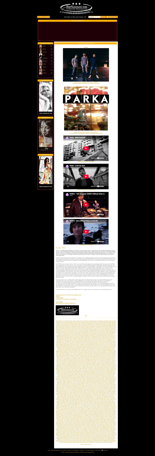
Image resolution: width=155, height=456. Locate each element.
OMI (97, 378)
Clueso (114, 430)
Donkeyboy (92, 340)
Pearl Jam (68, 432)
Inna (94, 327)
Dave (105, 398)
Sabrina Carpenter (72, 320)
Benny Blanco (63, 427)
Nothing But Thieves (79, 402)
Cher (100, 359)
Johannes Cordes (105, 337)
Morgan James (70, 382)
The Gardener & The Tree (77, 405)
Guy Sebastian (81, 409)
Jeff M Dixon (83, 348)
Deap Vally (94, 347)
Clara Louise (61, 412)
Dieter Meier (99, 367)
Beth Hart (95, 345)
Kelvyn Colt (100, 410)
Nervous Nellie (61, 375)
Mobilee (85, 339)
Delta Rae (64, 385)
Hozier (109, 375)
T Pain (102, 405)
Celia (114, 339)
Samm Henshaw (69, 417)
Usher (103, 394)
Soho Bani (92, 439)
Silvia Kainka (108, 324)
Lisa (88, 439)
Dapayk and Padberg (77, 360)
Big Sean (93, 398)
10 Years (63, 411)
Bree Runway (107, 433)
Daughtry (111, 416)
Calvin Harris (69, 380)
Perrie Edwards (101, 438)
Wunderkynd (59, 383)
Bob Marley (66, 430)
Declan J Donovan (84, 420)
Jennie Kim (85, 439)
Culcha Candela (109, 404)
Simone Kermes (98, 330)
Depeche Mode (76, 399)
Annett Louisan (61, 331)
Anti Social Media (111, 381)
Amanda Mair (87, 341)
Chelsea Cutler (79, 430)
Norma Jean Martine (70, 395)
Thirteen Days (96, 385)
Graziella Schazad (98, 379)
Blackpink (89, 322)
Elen (95, 426)
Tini (60, 434)
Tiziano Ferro (77, 429)
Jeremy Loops (101, 433)
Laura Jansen (94, 328)
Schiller (106, 388)
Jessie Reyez (109, 430)
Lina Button (109, 334)
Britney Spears (107, 392)
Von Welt (82, 398)
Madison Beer (100, 440)
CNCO (107, 414)
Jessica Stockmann (81, 327)
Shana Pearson (62, 387)
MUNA (92, 425)
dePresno (66, 404)
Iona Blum (111, 344)
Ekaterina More (99, 326)
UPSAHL (93, 422)
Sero (114, 416)
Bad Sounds (91, 420)
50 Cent (93, 434)
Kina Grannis (98, 369)
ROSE (81, 439)
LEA (84, 417)
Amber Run (102, 370)
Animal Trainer (85, 365)
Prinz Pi (69, 405)
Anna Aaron (75, 365)
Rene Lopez (76, 329)
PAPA (89, 360)
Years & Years (59, 380)
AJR (82, 406)
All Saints (84, 390)
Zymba (107, 439)
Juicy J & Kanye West (71, 396)
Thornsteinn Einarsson (98, 396)
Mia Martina (64, 346)
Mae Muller (71, 430)
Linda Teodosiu (97, 331)
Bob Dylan (71, 424)
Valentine (106, 378)
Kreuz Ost (113, 358)
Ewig (80, 386)
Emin (80, 380)
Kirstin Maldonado (75, 403)
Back (86, 315)
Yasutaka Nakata (99, 398)
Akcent (81, 339)
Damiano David (94, 440)
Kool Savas (112, 439)
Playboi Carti (75, 440)
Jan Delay (73, 435)
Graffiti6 (61, 345)
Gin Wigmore (76, 386)
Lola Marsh (95, 428)
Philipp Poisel (104, 395)
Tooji (96, 340)
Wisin (96, 410)
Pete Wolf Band (94, 408)
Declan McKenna (86, 406)
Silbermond (104, 393)
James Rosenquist (79, 335)
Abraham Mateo (73, 411)
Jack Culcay (98, 325)
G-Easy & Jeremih (81, 394)
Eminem (93, 322)
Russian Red (103, 373)
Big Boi (106, 403)
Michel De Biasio (78, 370)
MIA (65, 395)
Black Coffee (83, 391)
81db (107, 326)
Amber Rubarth (100, 333)
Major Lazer (103, 397)
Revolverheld (112, 410)
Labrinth (103, 425)
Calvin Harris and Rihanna (72, 393)
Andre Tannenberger (60, 327)
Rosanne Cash (95, 433)
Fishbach (110, 413)
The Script (103, 407)
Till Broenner (82, 376)
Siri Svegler (101, 357)
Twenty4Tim (80, 437)
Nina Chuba (94, 436)
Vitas (69, 324)
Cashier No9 (97, 327)
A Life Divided (65, 349)
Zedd (68, 421)
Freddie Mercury (80, 427)
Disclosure (68, 385)
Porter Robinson (64, 372)
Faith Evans (78, 383)
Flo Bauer (68, 362)
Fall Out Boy (72, 389)
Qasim (103, 359)
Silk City (61, 420)
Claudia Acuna (107, 328)
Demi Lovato (109, 386)
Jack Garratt (67, 388)
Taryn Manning (112, 345)
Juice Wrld (100, 428)
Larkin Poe (110, 389)
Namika (110, 385)
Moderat (79, 391)
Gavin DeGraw (61, 395)
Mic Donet (87, 344)
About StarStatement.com (56, 450)
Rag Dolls (87, 356)
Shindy (107, 425)
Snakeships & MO (65, 399)
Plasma (98, 370)
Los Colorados (94, 338)
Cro (111, 432)
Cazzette (102, 377)
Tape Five (110, 343)
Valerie (71, 337)
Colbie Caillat (62, 377)
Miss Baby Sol (70, 336)
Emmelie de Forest (91, 353)
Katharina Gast (77, 332)
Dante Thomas (90, 332)
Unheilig (99, 375)
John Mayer (95, 401)
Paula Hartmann (88, 438)
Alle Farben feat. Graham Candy (65, 367)
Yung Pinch (70, 422)
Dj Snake (87, 434)
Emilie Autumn (81, 354)
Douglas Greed (85, 367)
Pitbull (100, 394)
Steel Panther (97, 365)
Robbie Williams (112, 332)
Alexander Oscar (111, 427)
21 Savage (90, 414)
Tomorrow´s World (76, 353)
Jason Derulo (64, 434)
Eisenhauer (64, 371)
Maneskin (101, 435)
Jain (87, 404)
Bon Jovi (107, 394)
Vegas (62, 376)
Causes (95, 420)
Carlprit (98, 361)
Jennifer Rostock (110, 393)
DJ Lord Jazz (72, 342)
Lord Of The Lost (72, 340)
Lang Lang (61, 433)
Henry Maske (63, 330)
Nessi (83, 364)
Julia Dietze (113, 328)
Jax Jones (73, 433)
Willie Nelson (95, 414)
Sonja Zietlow (106, 329)
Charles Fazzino (88, 337)
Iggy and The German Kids (73, 372)
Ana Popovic (103, 355)
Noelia (74, 339)
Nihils (88, 375)
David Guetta (107, 363)
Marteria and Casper (72, 418)
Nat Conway (89, 410)
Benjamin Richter (100, 406)
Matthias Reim (83, 400)
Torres (75, 382)
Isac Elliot (94, 361)
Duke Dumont (85, 368)
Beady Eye (88, 424)
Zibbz (72, 351)
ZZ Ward (108, 355)
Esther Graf (68, 437)
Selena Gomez (66, 321)
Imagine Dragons (96, 381)
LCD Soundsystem (70, 407)
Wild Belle (61, 351)
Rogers (112, 407)
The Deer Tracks (74, 352)
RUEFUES (89, 373)
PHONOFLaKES (102, 352)
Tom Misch (58, 414)
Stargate (57, 401)
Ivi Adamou (99, 337)
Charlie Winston (75, 380)
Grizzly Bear (58, 407)
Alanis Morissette (82, 424)
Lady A (91, 354)
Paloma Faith (58, 364)
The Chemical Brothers (70, 397)
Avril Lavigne (66, 420)
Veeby (57, 360)
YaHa (110, 337)
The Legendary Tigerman (89, 382)
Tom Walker (88, 408)
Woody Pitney (69, 371)
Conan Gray (59, 426)
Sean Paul (74, 427)
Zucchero (90, 393)
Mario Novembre (68, 412)
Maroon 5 (110, 396)
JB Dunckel (107, 412)
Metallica (58, 322)
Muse (60, 361)
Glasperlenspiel (95, 336)
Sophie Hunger (77, 366)
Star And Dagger (59, 355)
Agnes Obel (96, 359)
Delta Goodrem (80, 442)
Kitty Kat (113, 324)
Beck (109, 395)
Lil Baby (77, 432)
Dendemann (58, 423)
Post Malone (106, 416)
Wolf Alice (88, 440)
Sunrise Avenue (112, 329)
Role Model (85, 442)
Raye (71, 321)
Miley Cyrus (86, 321)
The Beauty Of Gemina (82, 393)
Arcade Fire (102, 403)
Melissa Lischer (103, 368)
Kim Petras (89, 437)
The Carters (109, 417)
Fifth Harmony (86, 395)
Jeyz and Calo (85, 418)
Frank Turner (112, 425)
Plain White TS (105, 335)
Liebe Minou (58, 332)
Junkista (92, 360)
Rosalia (93, 437)
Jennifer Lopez (77, 323)
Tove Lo (86, 369)
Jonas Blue (61, 390)
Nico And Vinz (104, 375)
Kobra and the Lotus (105, 346)
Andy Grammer (59, 333)
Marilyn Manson (106, 428)
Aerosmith (97, 434)
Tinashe (65, 413)
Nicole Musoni (87, 352)
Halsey (86, 428)
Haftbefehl (106, 440)
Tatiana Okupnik (81, 337)
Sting (85, 396)
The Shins (113, 406)
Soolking (112, 431)
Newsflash (82, 450)
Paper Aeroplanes (97, 363)
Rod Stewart (79, 388)
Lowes (94, 418)
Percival (113, 359)
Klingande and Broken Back (100, 419)
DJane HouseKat (107, 341)
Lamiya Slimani (95, 392)
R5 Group (84, 362)
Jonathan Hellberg (103, 421)
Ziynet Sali (60, 334)
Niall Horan (97, 427)
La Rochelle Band (91, 371)
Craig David (101, 411)
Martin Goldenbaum (111, 373)
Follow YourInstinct (81, 350)
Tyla (74, 321)
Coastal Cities (103, 351)
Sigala (85, 398)
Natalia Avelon (109, 402)
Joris (87, 417)
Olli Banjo (85, 402)
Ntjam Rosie (62, 350)
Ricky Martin (63, 396)
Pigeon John (67, 325)
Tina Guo (90, 418)
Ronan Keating (100, 389)
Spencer (102, 374)
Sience (44, 67)
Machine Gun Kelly (107, 321)
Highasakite (113, 368)
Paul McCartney (74, 434)
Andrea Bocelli (79, 387)
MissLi (57, 329)
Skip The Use (99, 347)
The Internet (78, 418)
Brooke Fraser (96, 332)
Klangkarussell (94, 372)
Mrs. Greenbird (76, 376)
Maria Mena (87, 432)
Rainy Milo (79, 348)
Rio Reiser (109, 435)
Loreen (106, 344)
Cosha (114, 417)
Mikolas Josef (100, 420)
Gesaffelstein (108, 359)
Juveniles (102, 354)
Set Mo (77, 389)
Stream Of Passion (78, 328)
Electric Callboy (76, 436)
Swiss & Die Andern (66, 379)
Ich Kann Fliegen (80, 340)
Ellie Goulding (63, 382)
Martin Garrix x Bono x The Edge (91, 435)
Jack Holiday (69, 343)
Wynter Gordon (87, 338)
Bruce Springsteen (65, 323)
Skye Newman (77, 441)
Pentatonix (72, 366)
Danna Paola (82, 432)
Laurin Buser (97, 366)
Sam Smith (83, 371)
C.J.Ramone (87, 378)
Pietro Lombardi (103, 430)
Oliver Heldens (59, 373)
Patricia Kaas (84, 360)
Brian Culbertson (92, 326)
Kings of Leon (93, 395)
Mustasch (80, 414)
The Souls (89, 390)
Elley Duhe (113, 419)
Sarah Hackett (70, 346)
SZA (61, 405)
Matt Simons (97, 377)
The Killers (108, 431)
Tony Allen (103, 376)
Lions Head (73, 385)
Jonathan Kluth (88, 364)
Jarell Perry (62, 357)
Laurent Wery (95, 342)
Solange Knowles (89, 396)
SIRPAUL (113, 354)
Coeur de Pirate (92, 383)
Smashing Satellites (77, 377)
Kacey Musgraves (89, 441)
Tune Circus (78, 379)
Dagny (57, 430)
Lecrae (67, 411)
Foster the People (99, 371)
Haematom (61, 410)
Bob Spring (112, 384)
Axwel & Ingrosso (60, 392)
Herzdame (80, 365)
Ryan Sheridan (97, 354)
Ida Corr (62, 341)
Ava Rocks (63, 328)
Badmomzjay (58, 432)
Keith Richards (106, 387)
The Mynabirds (102, 342)
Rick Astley (101, 392)
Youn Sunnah (68, 328)
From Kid (71, 378)
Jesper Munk (87, 354)
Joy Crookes (59, 436)
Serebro (90, 342)
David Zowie (79, 385)
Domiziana (110, 436)
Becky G (100, 415)
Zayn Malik (106, 320)
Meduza (77, 428)
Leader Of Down (108, 422)
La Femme (99, 362)
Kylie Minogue (70, 413)
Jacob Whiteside (95, 394)
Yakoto (107, 331)
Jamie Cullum (107, 358)
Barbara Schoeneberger (63, 416)
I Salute (113, 413)
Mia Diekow (78, 349)
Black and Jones (108, 348)
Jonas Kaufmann (112, 418)
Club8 (91, 357)
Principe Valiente (104, 336)
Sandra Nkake (74, 350)
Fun (104, 344)
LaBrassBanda (65, 398)
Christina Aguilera (69, 322)
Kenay (73, 400)
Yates (87, 389)
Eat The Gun (78, 367)
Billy (59, 391)
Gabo (103, 325)
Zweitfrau (81, 331)
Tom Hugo (75, 337)
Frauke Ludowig (64, 324)
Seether (76, 374)
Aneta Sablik (79, 368)
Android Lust (62, 338)
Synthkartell (62, 368)
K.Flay (89, 427)
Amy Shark (90, 416)
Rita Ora (114, 424)
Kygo (57, 390)
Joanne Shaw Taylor (101, 424)
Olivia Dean (110, 440)
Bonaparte (81, 334)
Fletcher (84, 426)
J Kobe (95, 367)
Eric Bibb (102, 364)
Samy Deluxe (81, 338)
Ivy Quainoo (67, 357)
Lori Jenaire (82, 329)
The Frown (113, 355)
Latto (85, 437)
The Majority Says (86, 372)
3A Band (97, 364)
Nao (105, 417)
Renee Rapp (72, 438)
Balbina (58, 403)
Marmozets (91, 367)
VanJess (63, 417)
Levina (85, 399)
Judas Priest (96, 411)
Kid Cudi (69, 434)
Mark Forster (105, 390)
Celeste (67, 429)
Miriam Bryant (69, 345)
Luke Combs (62, 429)
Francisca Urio (101, 328)
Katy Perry (73, 387)
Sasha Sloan (78, 421)
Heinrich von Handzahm (80, 356)
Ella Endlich (112, 370)
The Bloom (96, 399)
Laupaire (108, 384)
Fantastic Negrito (74, 415)
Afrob (107, 397)
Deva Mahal (85, 414)
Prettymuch (82, 408)
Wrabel (109, 403)
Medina (72, 341)
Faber (113, 400)
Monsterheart (93, 378)
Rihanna (110, 320)
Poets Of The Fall (84, 397)
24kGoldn (68, 435)
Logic (58, 425)
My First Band (91, 370)
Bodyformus (75, 431)
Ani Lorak (101, 329)
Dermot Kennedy (109, 426)
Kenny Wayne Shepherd (100, 404)
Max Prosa (78, 400)
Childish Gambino (99, 416)
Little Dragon (111, 401)
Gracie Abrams (99, 442)
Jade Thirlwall (64, 439)
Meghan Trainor (94, 391)
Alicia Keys (67, 392)
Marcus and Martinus (88, 419)
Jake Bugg (68, 348)
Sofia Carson (78, 438)
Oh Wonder (72, 429)
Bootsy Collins (106, 408)
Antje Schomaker (66, 408)
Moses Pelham (97, 407)
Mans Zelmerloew (63, 384)
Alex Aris (105, 413)
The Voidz (89, 412)
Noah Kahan (68, 442)
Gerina (113, 337)
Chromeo (87, 329)
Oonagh (63, 364)
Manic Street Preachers (98, 413)
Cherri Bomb (59, 346)
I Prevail (83, 379)
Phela (82, 384)
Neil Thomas (62, 388)
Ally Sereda (79, 347)
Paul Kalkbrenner (101, 414)
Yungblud (104, 426)
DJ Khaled (89, 400)
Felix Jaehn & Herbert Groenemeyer (84, 392)
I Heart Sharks (103, 365)
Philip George (113, 379)
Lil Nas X (82, 425)
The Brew (79, 362)
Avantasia (72, 423)
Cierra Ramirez (59, 347)
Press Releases (75, 450)
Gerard (65, 345)
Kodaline (67, 353)
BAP (93, 373)
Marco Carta (105, 339)
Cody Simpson (69, 360)
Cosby (95, 373)
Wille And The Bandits (67, 363)
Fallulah (102, 363)
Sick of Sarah (70, 329)
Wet (60, 418)
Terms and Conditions (89, 450)
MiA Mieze (83, 383)
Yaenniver (113, 435)
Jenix (61, 363)
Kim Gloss (93, 339)
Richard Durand (66, 347)
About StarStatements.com (86, 444)
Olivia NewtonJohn (65, 335)
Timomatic (108, 342)
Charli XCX (58, 323)
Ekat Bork (108, 369)
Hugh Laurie (88, 358)
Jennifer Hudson (65, 402)
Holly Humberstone (105, 441)
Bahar (86, 355)
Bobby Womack (99, 344)
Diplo (79, 425)
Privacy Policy (98, 450)
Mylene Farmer (112, 388)
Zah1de (70, 440)
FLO (100, 441)
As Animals (71, 373)
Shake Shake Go (104, 381)
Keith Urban (102, 358)
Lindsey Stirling (89, 381)
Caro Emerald (87, 346)
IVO (93, 365)
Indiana (62, 369)
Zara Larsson (98, 393)
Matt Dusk (74, 326)
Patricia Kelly (91, 430)
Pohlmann (81, 399)
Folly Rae (75, 416)
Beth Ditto (81, 401)
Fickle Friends (112, 397)
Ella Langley (73, 442)
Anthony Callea (67, 351)
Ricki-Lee (108, 368)
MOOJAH (110, 326)
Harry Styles (79, 320)
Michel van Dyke (71, 370)
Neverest (77, 331)
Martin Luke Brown (71, 383)
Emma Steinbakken (104, 427)
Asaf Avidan (75, 345)
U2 (107, 385)
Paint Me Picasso (83, 363)
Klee (103, 330)
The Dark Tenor (81, 369)
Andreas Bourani (63, 336)
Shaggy (61, 425)
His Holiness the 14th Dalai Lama (87, 323)
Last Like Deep (62, 353)
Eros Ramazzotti (99, 386)
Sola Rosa (76, 334)
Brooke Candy (63, 394)
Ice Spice (105, 436)
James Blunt (83, 358)
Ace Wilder (59, 354)
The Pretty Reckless (101, 372)
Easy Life (61, 430)
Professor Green (63, 421)
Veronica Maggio (99, 335)
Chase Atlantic (84, 421)
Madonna (101, 320)
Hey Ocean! (78, 361)
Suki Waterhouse (91, 442)
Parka (105, 364)
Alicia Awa (112, 434)
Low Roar (112, 366)
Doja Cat (74, 367)
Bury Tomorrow (106, 415)
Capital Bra (58, 417)
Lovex (106, 340)
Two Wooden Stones (68, 365)
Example (90, 369)
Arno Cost (78, 339)
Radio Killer (95, 343)
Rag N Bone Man (79, 396)
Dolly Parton (108, 322)
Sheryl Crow (68, 427)
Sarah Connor (73, 384)
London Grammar (95, 358)
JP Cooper (97, 430)
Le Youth (66, 356)
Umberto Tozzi (81, 330)
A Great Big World (76, 371)
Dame (110, 367)
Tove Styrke (86, 384)
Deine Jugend (76, 336)
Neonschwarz (93, 380)
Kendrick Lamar (96, 320)
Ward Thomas (72, 421)
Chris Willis (83, 333)
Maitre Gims (102, 412)
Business (45, 61)
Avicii (79, 343)
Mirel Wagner (83, 374)
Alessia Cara (66, 390)
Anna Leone (80, 415)
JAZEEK (84, 440)
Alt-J (114, 350)
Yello (104, 432)
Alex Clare (67, 342)
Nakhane (70, 414)
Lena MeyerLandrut (100, 383)
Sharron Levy (98, 376)
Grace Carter (77, 406)
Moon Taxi (66, 410)
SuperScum (65, 383)
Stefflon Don (91, 397)
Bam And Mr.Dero (108, 374)
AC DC (61, 404)
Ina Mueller (109, 323)
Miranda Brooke (87, 334)
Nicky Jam (75, 414)
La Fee (76, 330)
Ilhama (98, 334)
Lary (57, 374)
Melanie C (89, 398)
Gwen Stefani (112, 387)
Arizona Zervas (63, 431)
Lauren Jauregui (110, 421)
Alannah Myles (92, 335)
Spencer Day (79, 326)
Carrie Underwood (89, 423)
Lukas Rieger (98, 395)
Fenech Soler (83, 373)
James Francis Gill (93, 375)
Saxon (67, 414)
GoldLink (108, 419)
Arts (44, 55)
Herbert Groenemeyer (98, 387)
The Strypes (81, 355)
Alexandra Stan (92, 330)
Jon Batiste (70, 436)
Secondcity (59, 371)
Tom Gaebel (71, 374)
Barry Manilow (85, 326)
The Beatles (71, 323)
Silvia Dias (58, 330)
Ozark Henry (78, 364)
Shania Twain (63, 437)
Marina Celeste (113, 331)
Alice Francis (75, 343)
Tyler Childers (65, 426)
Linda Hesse (83, 349)
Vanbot (99, 356)
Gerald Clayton (74, 358)
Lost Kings (96, 409)
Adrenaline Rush (65, 374)
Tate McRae (113, 437)
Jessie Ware (80, 345)
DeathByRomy (86, 430)
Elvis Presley (110, 405)
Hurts (104, 384)
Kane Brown (93, 424)
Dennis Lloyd (96, 423)
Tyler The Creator (71, 439)
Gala (101, 361)
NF (90, 434)
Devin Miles (67, 331)
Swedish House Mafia (88, 345)
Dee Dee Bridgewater (68, 375)
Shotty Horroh (72, 420)
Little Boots (61, 344)
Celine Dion (63, 322)
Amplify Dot (96, 352)
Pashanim (59, 439)
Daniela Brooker (88, 336)
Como (99, 351)
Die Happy (93, 364)
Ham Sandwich (68, 368)
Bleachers (58, 415)
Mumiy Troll (84, 386)
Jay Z (108, 434)
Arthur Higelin (112, 346)
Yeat (95, 441)
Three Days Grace (82, 410)
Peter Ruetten (103, 331)
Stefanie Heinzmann (100, 380)
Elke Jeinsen (78, 324)
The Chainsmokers (73, 390)
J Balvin (74, 322)
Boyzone (83, 361)
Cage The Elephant (65, 423)
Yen (95, 348)
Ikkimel (96, 439)
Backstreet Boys (80, 416)
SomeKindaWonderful (90, 379)
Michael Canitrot (73, 347)
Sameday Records (74, 401)
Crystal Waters (68, 341)
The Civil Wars (72, 356)
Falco (84, 401)
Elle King (93, 400)
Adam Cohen (83, 375)
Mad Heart (90, 355)
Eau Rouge (64, 370)
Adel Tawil (96, 425)
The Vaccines (80, 412)
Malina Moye (86, 331)
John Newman (106, 366)
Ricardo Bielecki (60, 366)
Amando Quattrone (90, 366)
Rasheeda (61, 337)
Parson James (84, 413)
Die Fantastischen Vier (73, 410)
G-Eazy (99, 373)
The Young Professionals (79, 346)
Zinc (95, 370)
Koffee (66, 422)
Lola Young (66, 440)
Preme (94, 416)
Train (81, 403)
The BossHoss (100, 341)
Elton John (67, 389)
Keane (92, 426)
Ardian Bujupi (86, 335)
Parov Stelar (100, 338)
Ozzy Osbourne (81, 431)
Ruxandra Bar (103, 334)
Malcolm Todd (62, 442)
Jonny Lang (91, 407)
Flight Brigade (88, 394)
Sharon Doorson (105, 345)
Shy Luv (108, 398)
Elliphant (95, 356)
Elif (99, 431)
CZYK (100, 425)
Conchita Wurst (69, 377)
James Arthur (77, 397)
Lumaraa (102, 388)
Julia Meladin (94, 438)
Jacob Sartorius (106, 410)
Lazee (58, 338)
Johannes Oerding (63, 393)
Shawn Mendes (92, 388)
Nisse (84, 389)
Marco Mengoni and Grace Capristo (106, 399)
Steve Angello (65, 373)
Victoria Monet (105, 442)
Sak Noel (91, 331)
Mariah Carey (58, 411)
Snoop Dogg (95, 415)
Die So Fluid (104, 362)
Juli (79, 375)
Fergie (94, 393)
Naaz (114, 402)
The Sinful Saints (80, 382)
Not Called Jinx (68, 326)
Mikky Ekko (59, 362)
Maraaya (66, 376)
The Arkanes (83, 366)
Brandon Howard (77, 325)
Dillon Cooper (111, 378)
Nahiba (111, 342)
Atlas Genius (112, 357)
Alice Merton (80, 417)
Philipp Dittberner (107, 406)
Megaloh (72, 355)
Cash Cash (109, 365)
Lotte (100, 400)
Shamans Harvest (86, 405)
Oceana (95, 341)
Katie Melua (105, 396)
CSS (97, 353)
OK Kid (91, 415)
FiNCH (99, 439)
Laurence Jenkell (101, 340)
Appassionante (112, 333)
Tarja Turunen (72, 335)
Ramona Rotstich (71, 349)
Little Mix (75, 391)
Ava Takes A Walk (70, 330)
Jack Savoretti (82, 351)
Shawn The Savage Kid (91, 362)
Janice (92, 409)
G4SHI (84, 412)
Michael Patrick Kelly (95, 403)
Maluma (62, 415)
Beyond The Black (106, 379)
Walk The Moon (74, 408)
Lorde (71, 353)
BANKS (108, 362)
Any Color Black (90, 348)
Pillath (58, 398)
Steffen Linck (113, 369)
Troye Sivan (58, 386)
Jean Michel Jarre (59, 419)
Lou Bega (91, 329)
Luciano (76, 437)
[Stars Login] (102, 450)
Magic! (58, 420)
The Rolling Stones (93, 321)
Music (44, 46)
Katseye (80, 440)
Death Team (79, 381)
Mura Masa (99, 426)
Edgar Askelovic (79, 342)
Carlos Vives (75, 354)
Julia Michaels (88, 433)
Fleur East (80, 390)
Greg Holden (100, 384)
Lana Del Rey (83, 343)
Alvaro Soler (107, 437)
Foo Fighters (90, 402)
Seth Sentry (90, 385)
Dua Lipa (97, 322)
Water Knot (102, 360)
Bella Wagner (109, 350)
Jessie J (85, 353)
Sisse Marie (81, 341)
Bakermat (72, 425)
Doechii (61, 440)
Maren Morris (81, 422)
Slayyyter (110, 442)
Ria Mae (91, 411)
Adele (106, 391)
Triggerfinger (82, 344)
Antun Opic (76, 359)
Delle (109, 391)
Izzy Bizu (113, 394)
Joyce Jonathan (104, 327)
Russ (90, 404)
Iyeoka (81, 372)
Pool (102, 382)
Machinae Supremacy (87, 328)
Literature (45, 58)
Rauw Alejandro (113, 441)
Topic (114, 389)
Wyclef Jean (82, 378)
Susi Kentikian (90, 413)
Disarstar (58, 437)
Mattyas (78, 333)
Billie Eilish (113, 322)
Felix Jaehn (68, 387)
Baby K (91, 352)
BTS (97, 441)
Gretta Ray (68, 401)
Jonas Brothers (88, 425)
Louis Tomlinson (71, 406)
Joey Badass (62, 401)
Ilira (70, 419)
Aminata (78, 384)
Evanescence (102, 409)
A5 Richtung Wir (89, 327)
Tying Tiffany (111, 336)
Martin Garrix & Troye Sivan (66, 403)
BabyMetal (109, 438)
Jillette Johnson (60, 358)
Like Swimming (74, 362)
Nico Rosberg (97, 323)
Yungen (73, 409)
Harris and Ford (69, 339)
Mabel (58, 431)
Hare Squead (93, 405)
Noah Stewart (93, 344)
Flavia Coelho (68, 350)
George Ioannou (74, 369)
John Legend (62, 397)
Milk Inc (109, 338)
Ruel (110, 414)
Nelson (91, 356)
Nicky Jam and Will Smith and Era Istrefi (96, 417)
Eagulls (57, 393)
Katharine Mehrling (108, 325)
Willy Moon (110, 340)
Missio (76, 425)
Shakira (90, 320)
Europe (88, 380)
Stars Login (105, 450)
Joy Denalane (97, 324)
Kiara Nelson (102, 431)
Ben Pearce (70, 359)
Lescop (78, 358)
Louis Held (88, 426)
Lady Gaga (114, 321)
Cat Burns (104, 439)
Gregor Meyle (84, 370)
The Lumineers (69, 394)
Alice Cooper (75, 375)
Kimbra (72, 325)
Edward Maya (67, 327)
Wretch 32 (71, 376)
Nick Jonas (80, 404)
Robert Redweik (98, 382)
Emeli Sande (102, 349)
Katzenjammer (67, 344)
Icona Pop (97, 349)
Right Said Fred (62, 339)
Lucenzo (63, 325)
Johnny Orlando (88, 431)
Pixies (90, 365)
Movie (44, 49)
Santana (103, 369)
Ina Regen (78, 420)
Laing (79, 374)
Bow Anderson (93, 432)
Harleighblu (87, 359)
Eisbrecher (110, 339)
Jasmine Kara (105, 343)
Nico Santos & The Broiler (103, 401)
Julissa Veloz (86, 340)
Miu (82, 347)
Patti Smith (76, 424)
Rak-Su (76, 423)
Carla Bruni (62, 409)
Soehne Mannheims (90, 349)
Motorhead (114, 365)
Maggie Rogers (61, 422)
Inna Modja (82, 336)
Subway (86, 330)
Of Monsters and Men (74, 344)
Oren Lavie (74, 412)
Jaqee (93, 350)
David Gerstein (92, 325)
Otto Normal (66, 366)
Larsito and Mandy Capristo (93, 421)
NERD (110, 409)
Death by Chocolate (88, 347)
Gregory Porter (87, 357)
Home (49, 450)
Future (97, 400)
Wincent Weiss (102, 422)
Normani (114, 422)
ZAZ (70, 352)
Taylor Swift (66, 320)
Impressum (69, 450)
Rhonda (57, 378)
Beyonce (84, 322)
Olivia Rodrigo (66, 438)
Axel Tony (100, 343)
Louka (71, 399)
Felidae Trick (59, 370)
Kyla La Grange (77, 373)
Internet (44, 73)
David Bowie (61, 424)
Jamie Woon (65, 333)
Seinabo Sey (85, 388)
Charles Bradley (88, 361)
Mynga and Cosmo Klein (110, 377)
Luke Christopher (72, 398)
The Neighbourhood (95, 412)
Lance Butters (102, 418)
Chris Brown (63, 407)
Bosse (97, 422)
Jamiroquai (112, 398)
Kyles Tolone (104, 400)
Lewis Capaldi (112, 429)
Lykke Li (70, 416)
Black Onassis (60, 359)
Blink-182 (103, 437)
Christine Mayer (61, 326)
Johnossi (62, 356)
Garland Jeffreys (66, 358)
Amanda (88, 399)
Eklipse (63, 354)
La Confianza (72, 379)
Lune (105, 438)
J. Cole (57, 441)
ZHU (114, 372)
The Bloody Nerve (71, 361)
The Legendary (97, 397)
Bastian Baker (108, 349)
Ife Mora (92, 359)
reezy (73, 437)
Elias (75, 430)
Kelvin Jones (64, 386)
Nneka (60, 379)
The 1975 (105, 389)
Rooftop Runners (59, 365)
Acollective (67, 378)
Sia (110, 394)
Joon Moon (86, 407)
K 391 (86, 416)
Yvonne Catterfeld (62, 360)
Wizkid (105, 405)
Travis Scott (79, 322)
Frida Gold (73, 324)
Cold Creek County (93, 384)
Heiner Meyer (90, 324)
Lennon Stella (95, 431)
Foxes (94, 369)
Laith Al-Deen (77, 395)
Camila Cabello (97, 402)
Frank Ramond (70, 332)
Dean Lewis (101, 423)
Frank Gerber (100, 321)
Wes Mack (65, 359)
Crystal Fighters (74, 357)
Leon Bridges (86, 415)
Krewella (58, 356)
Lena (77, 409)
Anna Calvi (107, 370)
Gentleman (107, 429)
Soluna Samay (99, 339)
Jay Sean (98, 405)
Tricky (108, 353)
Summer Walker (59, 428)
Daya (82, 395)
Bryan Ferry (92, 346)
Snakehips (114, 414)
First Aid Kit (112, 408)
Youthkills (66, 352)
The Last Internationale (108, 371)
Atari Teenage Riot (109, 376)
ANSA (86, 371)
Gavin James (87, 409)
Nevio (73, 328)
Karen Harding (108, 380)
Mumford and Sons (69, 441)
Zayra (99, 336)
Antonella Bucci (84, 324)
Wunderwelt (65, 405)
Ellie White (94, 337)
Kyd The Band (66, 425)
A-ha (113, 436)
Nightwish (58, 382)
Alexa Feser (76, 378)
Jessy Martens (80, 407)
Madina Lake (102, 332)
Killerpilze (93, 390)
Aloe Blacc (64, 362)
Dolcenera (63, 348)
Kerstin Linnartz (74, 327)
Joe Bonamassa (109, 372)
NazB (87, 376)
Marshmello (75, 417)
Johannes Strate (68, 338)
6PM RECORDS (60, 438)
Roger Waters (103, 402)
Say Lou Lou (97, 360)
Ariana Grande (85, 320)
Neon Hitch (98, 346)
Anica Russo (69, 431)
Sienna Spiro (82, 441)
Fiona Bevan (74, 368)
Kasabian (109, 400)
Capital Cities (80, 357)
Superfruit (70, 404)
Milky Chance (106, 357)
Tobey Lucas (84, 385)
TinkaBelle (105, 347)
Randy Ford (96, 329)
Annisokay (75, 394)
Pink (76, 407)
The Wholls (75, 413)
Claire (82, 353)
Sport (44, 70)
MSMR (57, 351)
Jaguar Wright (65, 334)
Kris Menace (73, 348)
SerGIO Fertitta (92, 376)
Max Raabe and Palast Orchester (87, 377)
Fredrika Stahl (103, 324)
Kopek (114, 374)
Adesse (57, 418)
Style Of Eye (76, 363)
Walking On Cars (109, 424)
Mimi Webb (65, 436)
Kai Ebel (111, 330)
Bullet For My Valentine (80, 435)
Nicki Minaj (112, 415)
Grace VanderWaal (80, 411)
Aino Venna (95, 351)
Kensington (81, 352)
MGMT (106, 409)
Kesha (84, 404)
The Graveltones (111, 361)
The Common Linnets (91, 386)
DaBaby (63, 432)
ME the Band (108, 352)
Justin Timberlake (73, 392)
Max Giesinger (106, 367)
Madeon (84, 381)
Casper (93, 404)
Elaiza (101, 366)
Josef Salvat (61, 378)
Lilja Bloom (58, 369)
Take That (84, 387)
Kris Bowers (109, 364)
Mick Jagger (63, 435)
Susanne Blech (90, 363)
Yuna (87, 342)
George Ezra (108, 360)
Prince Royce (67, 415)
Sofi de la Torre (67, 369)
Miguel (86, 411)
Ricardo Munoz (94, 334)
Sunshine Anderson (112, 327)
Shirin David (100, 436)
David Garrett (70, 386)
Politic (44, 64)
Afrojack (89, 339)
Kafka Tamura (70, 381)
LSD (73, 419)
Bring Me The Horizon (79, 419)
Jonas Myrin (61, 352)
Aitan (93, 333)
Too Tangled (109, 351)
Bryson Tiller (100, 408)
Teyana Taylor (82, 433)
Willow (104, 435)
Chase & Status (90, 387)
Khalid (66, 406)
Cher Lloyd (82, 428)
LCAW (92, 399)
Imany (70, 333)
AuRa (93, 410)
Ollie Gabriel (63, 391)
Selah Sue (72, 331)
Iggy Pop (85, 427)
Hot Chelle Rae (108, 354)
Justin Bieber (77, 321)
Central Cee (60, 321)
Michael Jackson (68, 409)
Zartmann (58, 440)
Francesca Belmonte (109, 383)
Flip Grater (91, 368)
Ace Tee (61, 408)
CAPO (115, 440)
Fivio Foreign (82, 436)
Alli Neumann (97, 437)
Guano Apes (64, 332)
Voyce (97, 418)
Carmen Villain (113, 353)
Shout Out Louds (108, 411)
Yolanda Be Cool (60, 340)
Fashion (45, 52)
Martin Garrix (58, 399)
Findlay (57, 388)
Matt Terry (63, 414)
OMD (79, 408)
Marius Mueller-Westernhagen (69, 428)
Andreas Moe (112, 382)
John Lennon (99, 432)
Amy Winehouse (103, 434)
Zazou (91, 341)
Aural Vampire (83, 332)
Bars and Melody (81, 423)
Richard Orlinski (89, 351)
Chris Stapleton (67, 433)
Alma (61, 398)
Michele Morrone (81, 434)
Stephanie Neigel (66, 355)
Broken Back (75, 422)
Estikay (78, 398)
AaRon (109, 390)
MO (72, 363)
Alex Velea (58, 328)
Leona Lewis (97, 388)
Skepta (83, 438)
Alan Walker (113, 391)
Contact (64, 450)
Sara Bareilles (88, 422)
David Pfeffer (101, 378)
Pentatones (65, 381)
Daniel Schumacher (97, 355)
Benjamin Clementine (102, 353)
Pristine (80, 389)
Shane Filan (95, 357)
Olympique (84, 380)
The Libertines (74, 388)
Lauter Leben (88, 350)
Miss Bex (98, 374)
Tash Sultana (66, 419)
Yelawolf (105, 386)
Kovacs (88, 374)
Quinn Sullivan (89, 401)
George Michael (95, 429)
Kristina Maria (66, 337)
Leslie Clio (100, 345)
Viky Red (77, 341)
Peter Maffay (62, 400)
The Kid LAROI (89, 436)
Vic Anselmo (107, 330)
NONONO (77, 355)
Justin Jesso (64, 418)
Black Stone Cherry (92, 389)
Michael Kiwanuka (78, 426)
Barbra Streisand (107, 420)
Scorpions (111, 335)
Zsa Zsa (77, 439)
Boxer (75, 381)
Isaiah (112, 420)
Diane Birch (71, 334)
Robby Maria (93, 374)
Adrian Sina (66, 340)
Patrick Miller (89, 343)
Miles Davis (66, 424)
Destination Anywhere (100, 348)
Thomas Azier (98, 350)
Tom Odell (112, 392)
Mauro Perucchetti (62, 343)
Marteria (112, 363)
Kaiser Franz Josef (86, 403)
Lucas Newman (70, 391)
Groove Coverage (85, 325)
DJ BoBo (89, 391)
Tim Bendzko (75, 338)
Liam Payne (101, 429)
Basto (95, 333)
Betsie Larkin (88, 333)
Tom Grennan (93, 406)
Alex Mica (105, 338)
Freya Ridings (71, 426)
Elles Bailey (75, 404)
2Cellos (106, 418)
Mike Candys (62, 342)
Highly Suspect (69, 400)
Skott (79, 413)
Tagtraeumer (106, 382)
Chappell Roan (102, 322)
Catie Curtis (74, 333)
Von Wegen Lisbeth (108, 423)
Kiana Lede (90, 428)
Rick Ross (108, 407)
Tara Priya (65, 329)
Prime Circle (108, 356)
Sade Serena (76, 351)
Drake (82, 321)
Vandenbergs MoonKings (70, 364)
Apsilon (113, 438)
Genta (114, 326)
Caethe (106, 332)
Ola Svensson (111, 347)
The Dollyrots (104, 350)
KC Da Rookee (82, 359)
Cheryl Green (58, 385)
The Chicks (108, 432)
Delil (93, 419)
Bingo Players (96, 368)
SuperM (92, 427)
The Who (90, 429)
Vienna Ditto (105, 361)
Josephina (103, 356)
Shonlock (61, 329)
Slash (104, 326)
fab (88, 411)
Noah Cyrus (72, 402)
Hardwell (64, 380)
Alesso (87, 383)
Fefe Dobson (64, 361)
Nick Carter (58, 325)
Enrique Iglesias (101, 391)
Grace (60, 374)
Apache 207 (73, 432)
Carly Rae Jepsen (103, 385)
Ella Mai (77, 433)
